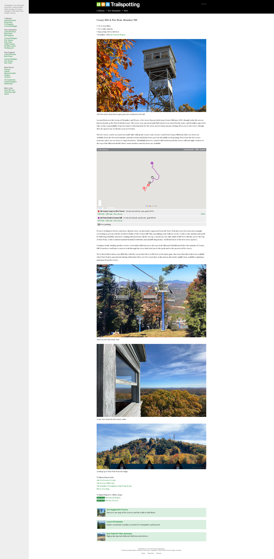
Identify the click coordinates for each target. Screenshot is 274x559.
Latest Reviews (10, 20)
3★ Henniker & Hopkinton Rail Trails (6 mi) (114, 486)
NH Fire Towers (107, 500)
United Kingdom (10, 82)
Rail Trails (8, 42)
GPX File (101, 214)
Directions (118, 214)
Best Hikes (8, 22)
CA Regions (8, 24)
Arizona (7, 69)
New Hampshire (114, 11)
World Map (8, 84)
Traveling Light (10, 92)
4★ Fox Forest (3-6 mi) (106, 480)
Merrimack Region (117, 35)
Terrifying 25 (9, 48)
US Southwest (9, 80)
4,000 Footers (9, 44)
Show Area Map (103, 489)
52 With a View (10, 46)
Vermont (7, 77)
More (126, 11)
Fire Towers (8, 40)
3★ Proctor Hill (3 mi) (105, 483)
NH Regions (9, 35)
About (6, 94)
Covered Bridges (10, 26)
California (100, 11)
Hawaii (7, 71)
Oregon (7, 75)
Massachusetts (10, 73)
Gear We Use (9, 90)
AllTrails (109, 214)
